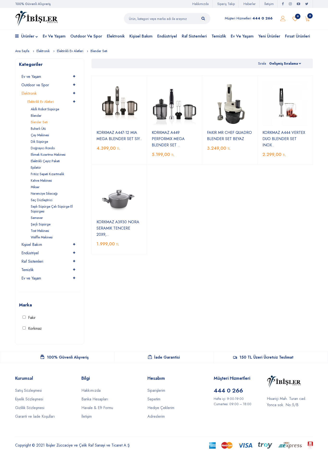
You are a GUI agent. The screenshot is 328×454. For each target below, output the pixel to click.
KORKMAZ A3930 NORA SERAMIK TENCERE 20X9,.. (118, 228)
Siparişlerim (156, 390)
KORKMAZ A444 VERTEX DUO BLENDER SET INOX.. (283, 139)
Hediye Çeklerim (160, 407)
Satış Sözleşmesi (28, 390)
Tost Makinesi (40, 230)
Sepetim (153, 399)
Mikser (35, 187)
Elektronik (116, 36)
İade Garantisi (167, 357)
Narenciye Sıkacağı (44, 193)
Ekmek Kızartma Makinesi (48, 154)
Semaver (37, 217)
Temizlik (219, 36)
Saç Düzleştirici (41, 200)
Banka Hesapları (94, 399)
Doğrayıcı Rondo (43, 148)
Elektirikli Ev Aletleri (70, 51)
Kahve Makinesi (41, 180)
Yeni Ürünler (269, 36)
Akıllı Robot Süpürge (45, 109)
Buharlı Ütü (38, 128)
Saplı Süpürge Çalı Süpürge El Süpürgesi (52, 209)
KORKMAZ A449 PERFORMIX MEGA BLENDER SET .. (168, 139)
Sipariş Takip (226, 3)
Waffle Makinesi (42, 237)
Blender (36, 115)
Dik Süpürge (39, 141)
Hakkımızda (200, 3)
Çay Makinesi (40, 135)
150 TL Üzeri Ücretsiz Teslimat (266, 357)
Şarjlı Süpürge (40, 224)
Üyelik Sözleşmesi (29, 399)
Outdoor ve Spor (86, 36)
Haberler (249, 3)
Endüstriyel (167, 36)
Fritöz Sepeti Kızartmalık (47, 174)
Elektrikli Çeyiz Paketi (45, 161)
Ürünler (27, 36)
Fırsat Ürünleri (297, 36)
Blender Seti (99, 51)
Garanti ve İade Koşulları (35, 416)
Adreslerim (156, 416)
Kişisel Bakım (140, 36)
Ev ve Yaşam (54, 36)
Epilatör (36, 167)
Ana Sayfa (22, 51)
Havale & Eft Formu (97, 407)
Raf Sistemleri (194, 36)
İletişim (269, 3)
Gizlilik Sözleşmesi (29, 407)
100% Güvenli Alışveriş (68, 357)
